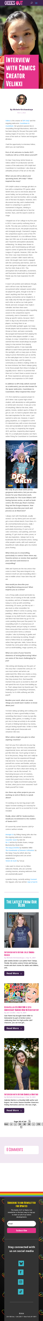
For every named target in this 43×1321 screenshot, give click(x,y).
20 (24, 1124)
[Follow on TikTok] (20, 1291)
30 (29, 1124)
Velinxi (8, 121)
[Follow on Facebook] (20, 1272)
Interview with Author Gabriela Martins (21, 1094)
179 (38, 1124)
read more (13, 973)
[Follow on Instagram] (20, 1282)
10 (20, 1124)
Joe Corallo (11, 1013)
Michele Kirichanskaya (15, 958)
